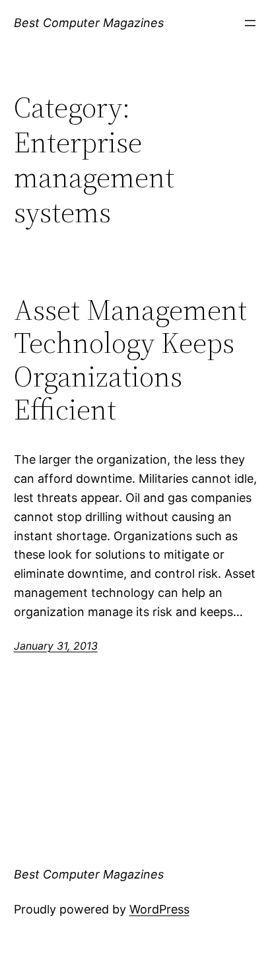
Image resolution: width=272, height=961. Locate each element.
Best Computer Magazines (89, 23)
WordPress (159, 909)
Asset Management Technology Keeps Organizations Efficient (130, 360)
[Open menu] (250, 23)
